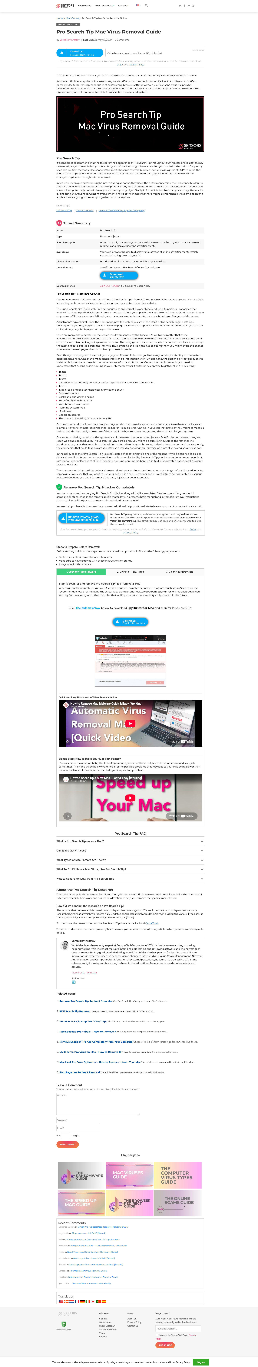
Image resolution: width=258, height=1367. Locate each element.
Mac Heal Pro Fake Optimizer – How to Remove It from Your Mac (100, 1062)
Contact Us (132, 1325)
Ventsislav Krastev (70, 39)
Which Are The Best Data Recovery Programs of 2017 (103, 1227)
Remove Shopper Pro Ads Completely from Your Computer (96, 1041)
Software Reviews (108, 1329)
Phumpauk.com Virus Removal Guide (88, 1271)
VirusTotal (152, 923)
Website (92, 972)
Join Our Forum (109, 285)
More (130, 1313)
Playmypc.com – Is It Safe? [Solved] (88, 1233)
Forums (103, 1336)
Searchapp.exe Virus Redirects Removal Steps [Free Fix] (96, 1264)
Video (102, 1332)
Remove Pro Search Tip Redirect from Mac (86, 1001)
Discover (104, 1313)
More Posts (78, 972)
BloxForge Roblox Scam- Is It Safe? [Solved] (94, 1258)
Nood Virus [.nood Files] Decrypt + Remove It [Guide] (92, 1252)
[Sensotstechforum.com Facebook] (184, 5)
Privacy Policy (136, 64)
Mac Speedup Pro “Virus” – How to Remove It (87, 1031)
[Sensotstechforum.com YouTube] (189, 5)
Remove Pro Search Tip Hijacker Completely (122, 210)
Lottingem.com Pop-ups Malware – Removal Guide (93, 1277)
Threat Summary (85, 210)
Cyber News (84, 6)
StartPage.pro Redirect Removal (79, 1072)
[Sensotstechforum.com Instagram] (193, 5)
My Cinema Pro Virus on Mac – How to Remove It (90, 1052)
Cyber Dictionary (107, 1325)
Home (59, 18)
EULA (120, 64)
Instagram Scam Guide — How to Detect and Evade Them (98, 1245)
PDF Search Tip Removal (74, 1011)
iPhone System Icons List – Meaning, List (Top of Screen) (93, 1239)
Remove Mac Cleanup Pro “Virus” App (83, 1021)
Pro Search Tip (64, 210)
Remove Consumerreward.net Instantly (92, 1283)
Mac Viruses (72, 18)
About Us (131, 1318)
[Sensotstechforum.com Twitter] (180, 5)
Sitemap (103, 1318)
